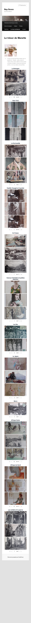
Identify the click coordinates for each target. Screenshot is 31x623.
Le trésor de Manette (15, 29)
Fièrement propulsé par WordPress (15, 557)
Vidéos (15, 26)
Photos (20, 26)
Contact (24, 29)
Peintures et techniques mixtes (11, 22)
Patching (6, 29)
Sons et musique (8, 26)
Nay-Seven (9, 9)
